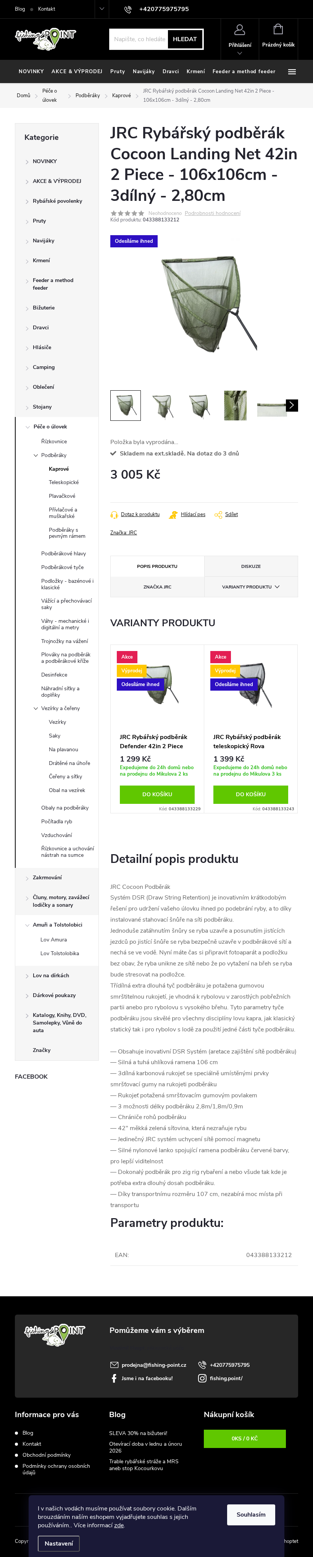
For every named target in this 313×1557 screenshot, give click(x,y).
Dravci (41, 327)
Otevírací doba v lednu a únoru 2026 (145, 1447)
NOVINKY (45, 161)
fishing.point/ (226, 1378)
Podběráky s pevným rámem (67, 533)
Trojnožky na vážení (64, 641)
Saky (54, 735)
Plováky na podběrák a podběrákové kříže (65, 658)
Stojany (42, 406)
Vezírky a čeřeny (60, 708)
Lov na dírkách (51, 975)
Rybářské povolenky (57, 201)
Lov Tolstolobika (59, 953)
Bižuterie (44, 307)
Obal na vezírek (67, 790)
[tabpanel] (157, 729)
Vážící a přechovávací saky (66, 604)
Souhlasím (251, 1514)
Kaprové (59, 469)
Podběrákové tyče (62, 567)
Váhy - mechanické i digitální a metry (65, 624)
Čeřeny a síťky (65, 776)
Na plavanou (63, 749)
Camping (44, 367)
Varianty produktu (247, 587)
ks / (245, 1438)
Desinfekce (54, 674)
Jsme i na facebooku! (147, 1378)
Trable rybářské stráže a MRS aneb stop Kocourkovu (144, 1465)
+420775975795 (230, 1365)
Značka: (123, 532)
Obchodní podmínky (47, 1455)
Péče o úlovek (50, 426)
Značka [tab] (157, 587)
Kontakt (46, 9)
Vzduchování (56, 835)
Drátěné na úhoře (69, 763)
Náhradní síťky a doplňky (60, 692)
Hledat (185, 39)
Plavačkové (62, 496)
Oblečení (43, 387)
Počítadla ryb (56, 821)
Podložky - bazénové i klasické (67, 584)
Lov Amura (53, 939)
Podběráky (53, 455)
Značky (41, 1050)
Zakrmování (47, 877)
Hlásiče (42, 347)
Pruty (39, 220)
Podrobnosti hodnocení (212, 213)
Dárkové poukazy (54, 995)
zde (119, 1525)
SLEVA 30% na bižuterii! (138, 1433)
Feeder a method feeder (53, 284)
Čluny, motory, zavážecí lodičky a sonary (61, 901)
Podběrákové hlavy (63, 553)
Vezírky (57, 722)
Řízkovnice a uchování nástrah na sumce (67, 852)
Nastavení (59, 1543)
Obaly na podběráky (65, 807)
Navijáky (43, 240)
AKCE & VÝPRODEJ (57, 181)
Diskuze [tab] (251, 566)
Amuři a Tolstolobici (57, 924)
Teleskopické (64, 482)
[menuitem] (31, 71)
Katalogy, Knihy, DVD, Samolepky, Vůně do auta (59, 1023)
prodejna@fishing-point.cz (154, 1365)
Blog (20, 9)
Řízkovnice (54, 441)
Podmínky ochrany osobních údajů (56, 1469)
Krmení (41, 260)
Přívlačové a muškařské (63, 513)
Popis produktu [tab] (157, 566)
